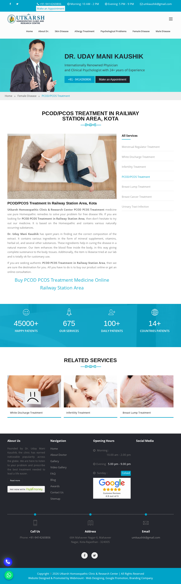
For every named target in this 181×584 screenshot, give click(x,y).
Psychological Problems (113, 31)
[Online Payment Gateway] (26, 489)
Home (29, 31)
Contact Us (56, 492)
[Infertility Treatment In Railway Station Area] (34, 385)
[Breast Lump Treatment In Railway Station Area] (90, 385)
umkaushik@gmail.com (157, 4)
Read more (15, 480)
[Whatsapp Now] (8, 575)
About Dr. (43, 31)
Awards (55, 486)
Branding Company (141, 578)
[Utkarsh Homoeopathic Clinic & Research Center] (26, 18)
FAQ (53, 473)
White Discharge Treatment (138, 157)
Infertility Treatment (134, 166)
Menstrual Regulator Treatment (141, 147)
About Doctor (58, 454)
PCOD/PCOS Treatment (136, 176)
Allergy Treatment (84, 31)
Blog (53, 480)
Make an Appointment (50, 8)
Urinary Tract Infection (135, 206)
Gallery (54, 461)
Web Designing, (95, 578)
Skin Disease (61, 31)
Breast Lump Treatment (136, 186)
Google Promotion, (117, 578)
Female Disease (141, 31)
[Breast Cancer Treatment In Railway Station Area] (147, 385)
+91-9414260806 (50, 4)
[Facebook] (10, 4)
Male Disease (163, 31)
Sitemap (55, 498)
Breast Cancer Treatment (137, 196)
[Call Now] (8, 562)
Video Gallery (58, 467)
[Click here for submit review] (112, 488)
